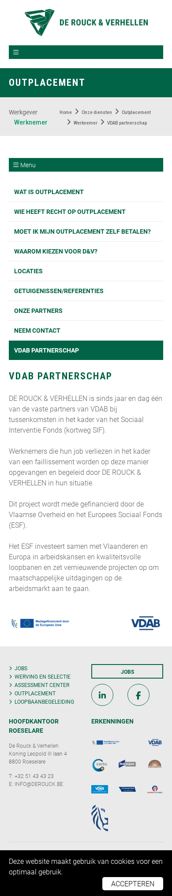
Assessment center (42, 684)
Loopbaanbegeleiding (44, 701)
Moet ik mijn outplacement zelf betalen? (82, 231)
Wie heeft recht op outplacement (70, 211)
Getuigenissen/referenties (59, 290)
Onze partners (38, 310)
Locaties (28, 271)
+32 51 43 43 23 (34, 775)
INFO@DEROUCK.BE (39, 783)
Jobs (21, 668)
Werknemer (31, 122)
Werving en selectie (43, 676)
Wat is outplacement (49, 191)
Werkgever (23, 112)
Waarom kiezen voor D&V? (55, 251)
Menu (28, 165)
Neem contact (37, 330)
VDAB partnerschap (46, 350)
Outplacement (35, 693)
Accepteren (132, 883)
